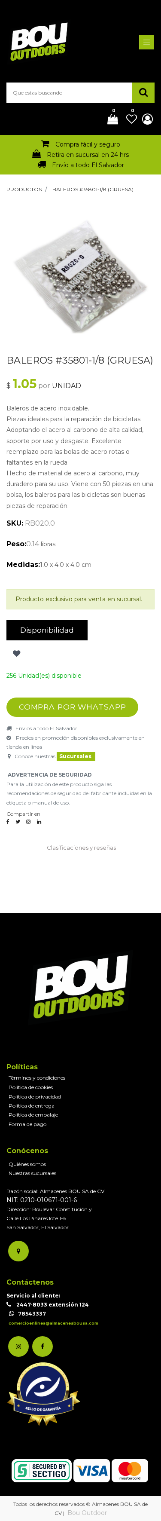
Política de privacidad (35, 1096)
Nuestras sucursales (32, 1173)
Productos (24, 189)
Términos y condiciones (37, 1077)
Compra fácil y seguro (87, 144)
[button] (15, 654)
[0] (109, 120)
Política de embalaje (33, 1114)
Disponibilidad (47, 629)
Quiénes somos (27, 1164)
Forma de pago (27, 1124)
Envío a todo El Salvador (88, 165)
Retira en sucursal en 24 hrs (88, 155)
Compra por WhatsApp (72, 706)
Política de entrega (32, 1105)
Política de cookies (31, 1087)
